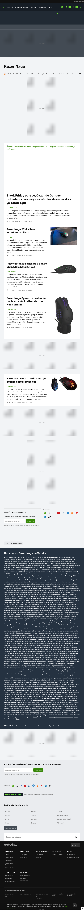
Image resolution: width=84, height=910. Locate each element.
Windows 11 (61, 823)
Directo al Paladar (57, 855)
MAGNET (52, 7)
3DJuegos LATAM (25, 894)
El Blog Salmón (25, 875)
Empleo (33, 823)
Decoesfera (8, 878)
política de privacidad (32, 525)
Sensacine (39, 855)
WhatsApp (62, 7)
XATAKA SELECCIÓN (21, 7)
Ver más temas (10, 828)
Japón (74, 74)
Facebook (54, 512)
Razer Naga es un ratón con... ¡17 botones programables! (26, 379)
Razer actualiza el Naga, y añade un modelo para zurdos (27, 265)
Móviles (7, 815)
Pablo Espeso (16, 256)
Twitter (80, 7)
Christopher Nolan (43, 74)
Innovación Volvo (46, 27)
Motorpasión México (71, 895)
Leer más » (14, 218)
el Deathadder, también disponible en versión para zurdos (47, 680)
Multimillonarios (64, 74)
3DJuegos (23, 855)
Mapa (54, 74)
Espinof (38, 857)
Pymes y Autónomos (24, 879)
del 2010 (18, 572)
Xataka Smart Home (9, 864)
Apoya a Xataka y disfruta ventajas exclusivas (38, 794)
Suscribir (30, 521)
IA (27, 74)
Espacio (59, 811)
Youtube (76, 7)
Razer (35, 717)
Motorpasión (71, 855)
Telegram (69, 7)
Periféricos (11, 271)
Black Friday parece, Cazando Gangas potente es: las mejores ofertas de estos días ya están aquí (39, 199)
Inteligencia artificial (53, 726)
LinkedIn (45, 516)
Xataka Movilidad (62, 815)
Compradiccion (10, 881)
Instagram (73, 7)
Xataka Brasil (9, 897)
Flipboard (76, 512)
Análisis (10, 237)
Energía (33, 815)
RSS (72, 512)
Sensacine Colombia (39, 897)
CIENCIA (33, 7)
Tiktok (66, 7)
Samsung (41, 726)
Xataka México (9, 894)
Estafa (33, 74)
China (22, 74)
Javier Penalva (16, 221)
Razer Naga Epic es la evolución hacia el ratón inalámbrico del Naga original (26, 301)
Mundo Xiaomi (9, 868)
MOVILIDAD (42, 7)
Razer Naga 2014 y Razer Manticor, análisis (22, 230)
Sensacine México (42, 894)
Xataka (7, 855)
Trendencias (9, 875)
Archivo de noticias (14, 543)
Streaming (19, 726)
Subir (74, 845)
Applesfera (8, 860)
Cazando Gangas (13, 208)
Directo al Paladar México (57, 895)
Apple (34, 726)
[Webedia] (79, 1)
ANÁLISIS (10, 7)
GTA (80, 74)
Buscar (76, 837)
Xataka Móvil (9, 857)
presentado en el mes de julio (41, 570)
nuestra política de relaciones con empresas (63, 717)
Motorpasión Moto (73, 857)
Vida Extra (23, 857)
